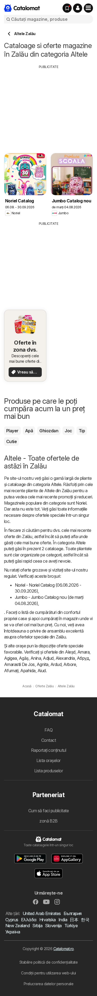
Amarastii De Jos (19, 664)
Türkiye (71, 925)
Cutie (11, 441)
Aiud (41, 670)
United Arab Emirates (42, 913)
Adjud (48, 658)
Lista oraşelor (48, 760)
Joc (68, 430)
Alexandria (65, 658)
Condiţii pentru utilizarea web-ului (48, 973)
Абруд (83, 658)
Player (12, 430)
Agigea (10, 658)
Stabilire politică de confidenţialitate (48, 962)
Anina (35, 658)
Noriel (81, 503)
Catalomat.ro (63, 948)
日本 (74, 919)
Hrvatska (47, 919)
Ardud (55, 664)
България (73, 913)
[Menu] (88, 8)
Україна (12, 931)
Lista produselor (48, 770)
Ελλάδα (29, 919)
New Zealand (17, 925)
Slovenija (53, 925)
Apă (29, 430)
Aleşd (70, 652)
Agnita (42, 664)
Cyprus (11, 919)
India (62, 919)
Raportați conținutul (48, 750)
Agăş (24, 658)
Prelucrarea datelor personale (48, 983)
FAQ (48, 730)
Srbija (37, 925)
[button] (77, 8)
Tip (82, 430)
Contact (48, 740)
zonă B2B (48, 821)
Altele (56, 484)
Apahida (27, 670)
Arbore (69, 664)
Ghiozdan (48, 430)
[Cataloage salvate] (67, 8)
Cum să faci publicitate (48, 810)
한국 (85, 919)
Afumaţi (11, 670)
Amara (83, 652)
